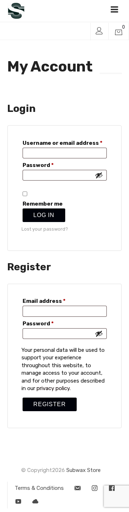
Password (51, 165)
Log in (43, 215)
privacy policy (53, 388)
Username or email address (65, 143)
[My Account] (99, 31)
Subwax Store (83, 470)
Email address (57, 301)
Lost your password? (45, 229)
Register (49, 404)
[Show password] (99, 175)
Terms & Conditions (39, 488)
